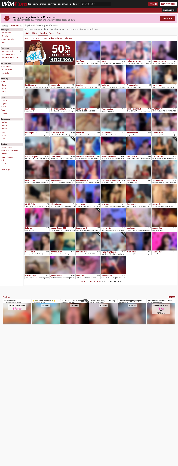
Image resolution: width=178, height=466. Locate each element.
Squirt (3, 107)
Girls (27, 33)
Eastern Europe (7, 157)
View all (172, 297)
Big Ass (4, 103)
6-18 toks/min (6, 66)
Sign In (153, 4)
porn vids (52, 4)
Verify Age (167, 18)
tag (29, 4)
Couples (43, 33)
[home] (14, 4)
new (45, 38)
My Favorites (6, 33)
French (3, 132)
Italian (3, 138)
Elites (34, 33)
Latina (3, 88)
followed (68, 38)
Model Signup (169, 10)
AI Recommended (7, 39)
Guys (59, 33)
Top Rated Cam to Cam (9, 58)
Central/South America (9, 150)
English (4, 122)
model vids (74, 4)
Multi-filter (15, 26)
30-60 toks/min (6, 70)
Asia (3, 160)
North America (6, 147)
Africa (3, 163)
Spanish (4, 125)
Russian (4, 129)
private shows (39, 4)
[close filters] (21, 26)
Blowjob (4, 113)
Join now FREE (168, 4)
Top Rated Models (8, 51)
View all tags (5, 169)
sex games (63, 4)
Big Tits (4, 100)
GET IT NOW (61, 59)
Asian (3, 91)
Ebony (3, 85)
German (4, 135)
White (3, 82)
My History (5, 36)
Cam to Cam (5, 73)
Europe (4, 154)
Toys (3, 110)
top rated (35, 38)
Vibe (3, 42)
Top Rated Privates (8, 54)
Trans (51, 33)
